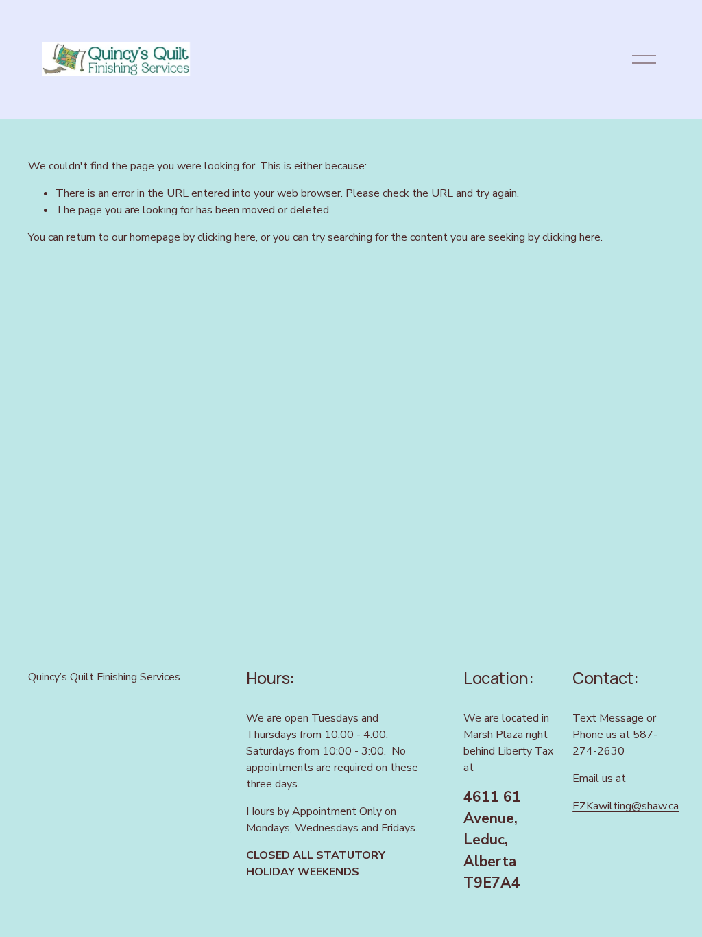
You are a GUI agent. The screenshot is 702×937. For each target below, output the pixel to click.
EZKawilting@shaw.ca (625, 806)
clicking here (226, 237)
